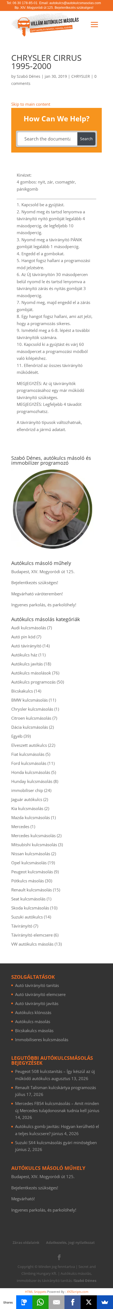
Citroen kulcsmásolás (31, 718)
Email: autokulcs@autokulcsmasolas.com (70, 3)
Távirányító (21, 926)
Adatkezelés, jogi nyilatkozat (70, 1242)
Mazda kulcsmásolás (30, 817)
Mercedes (20, 826)
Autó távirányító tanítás (37, 985)
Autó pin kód (23, 636)
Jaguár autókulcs (26, 799)
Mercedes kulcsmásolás (33, 835)
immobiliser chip (27, 790)
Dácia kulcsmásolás (29, 727)
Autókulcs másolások (31, 673)
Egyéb (16, 736)
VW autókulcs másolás (32, 944)
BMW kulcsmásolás (29, 700)
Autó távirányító (26, 645)
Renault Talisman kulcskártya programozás (55, 1087)
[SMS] (24, 1302)
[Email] (57, 1302)
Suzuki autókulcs (27, 917)
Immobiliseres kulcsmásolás (41, 1039)
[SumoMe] (105, 1302)
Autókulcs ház (24, 655)
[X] (89, 1302)
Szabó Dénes (28, 76)
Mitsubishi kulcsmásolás (34, 844)
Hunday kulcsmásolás (31, 781)
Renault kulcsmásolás (31, 889)
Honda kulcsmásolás (30, 772)
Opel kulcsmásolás (29, 862)
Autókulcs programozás (33, 682)
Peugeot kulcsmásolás (32, 871)
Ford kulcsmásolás (28, 763)
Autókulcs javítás (27, 664)
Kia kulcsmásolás (27, 808)
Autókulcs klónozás (33, 1012)
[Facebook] (72, 1302)
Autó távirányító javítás (36, 1003)
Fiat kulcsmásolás (27, 754)
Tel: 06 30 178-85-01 (22, 3)
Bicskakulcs (22, 691)
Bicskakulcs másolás (34, 1030)
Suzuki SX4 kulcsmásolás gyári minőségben (56, 1142)
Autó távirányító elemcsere (40, 994)
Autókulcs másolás (32, 1021)
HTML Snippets (35, 1292)
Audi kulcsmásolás (28, 627)
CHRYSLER (80, 76)
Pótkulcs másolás (27, 880)
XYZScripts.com (77, 1292)
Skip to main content (30, 104)
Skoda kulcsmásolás (30, 908)
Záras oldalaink (26, 1242)
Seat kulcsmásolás (28, 899)
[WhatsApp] (40, 1302)
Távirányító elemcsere (32, 935)
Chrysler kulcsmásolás (32, 709)
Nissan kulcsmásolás (30, 853)
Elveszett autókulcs (29, 745)
